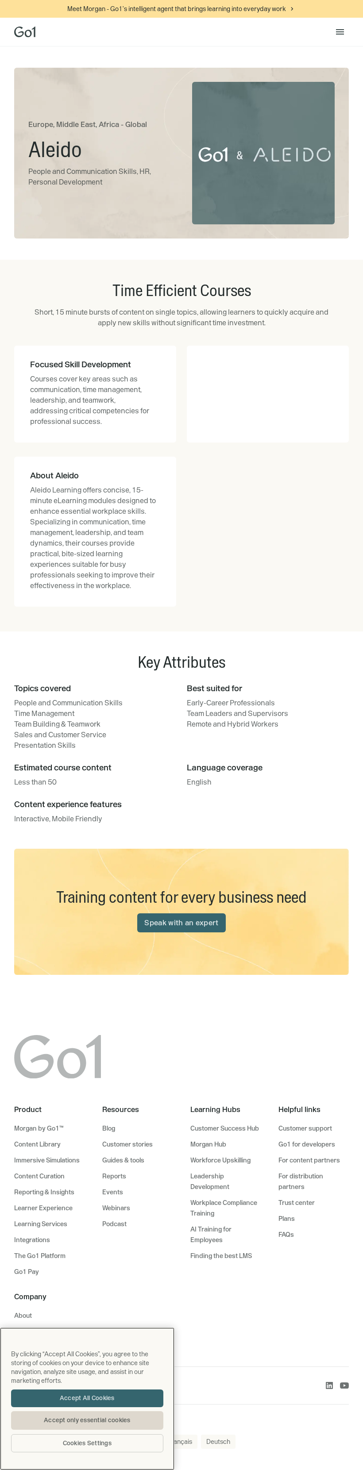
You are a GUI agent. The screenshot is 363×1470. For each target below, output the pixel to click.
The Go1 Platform (40, 1256)
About (23, 1316)
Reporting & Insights (44, 1192)
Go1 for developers (306, 1144)
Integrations (32, 1240)
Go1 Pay (26, 1272)
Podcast (114, 1224)
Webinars (116, 1208)
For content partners (309, 1160)
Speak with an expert (181, 922)
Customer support (305, 1128)
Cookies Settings (87, 1443)
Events (112, 1192)
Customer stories (127, 1144)
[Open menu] (340, 32)
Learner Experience (43, 1208)
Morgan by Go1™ (38, 1128)
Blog (108, 1128)
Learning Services (40, 1224)
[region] (87, 1399)
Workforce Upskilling (220, 1160)
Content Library (37, 1144)
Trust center (296, 1203)
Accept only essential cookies (87, 1420)
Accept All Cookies (87, 1397)
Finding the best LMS (221, 1256)
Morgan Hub (208, 1144)
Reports (114, 1176)
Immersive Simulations (47, 1160)
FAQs (286, 1235)
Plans (286, 1219)
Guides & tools (123, 1160)
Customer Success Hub (224, 1128)
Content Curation (39, 1176)
